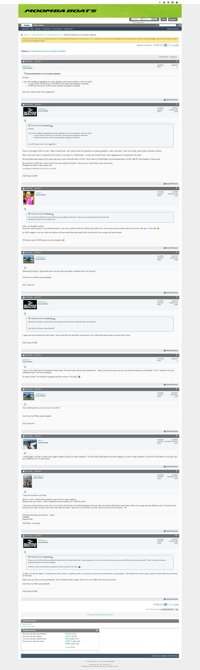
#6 (177, 355)
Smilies (68, 636)
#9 (177, 471)
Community (46, 29)
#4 (177, 252)
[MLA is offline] (30, 444)
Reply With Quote (172, 100)
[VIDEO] (68, 641)
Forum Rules (70, 647)
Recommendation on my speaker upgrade (47, 51)
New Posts (25, 29)
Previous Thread (94, 615)
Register (173, 19)
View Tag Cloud (29, 626)
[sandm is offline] (28, 198)
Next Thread (107, 615)
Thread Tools (163, 57)
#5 (177, 297)
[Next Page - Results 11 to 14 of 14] (171, 45)
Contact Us (155, 656)
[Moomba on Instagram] (172, 2)
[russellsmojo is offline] (28, 259)
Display (173, 57)
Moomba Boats (38, 35)
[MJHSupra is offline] (30, 111)
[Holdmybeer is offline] (27, 481)
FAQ (31, 29)
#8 (177, 436)
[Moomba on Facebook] (160, 2)
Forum (26, 25)
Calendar (38, 29)
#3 (177, 188)
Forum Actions (57, 29)
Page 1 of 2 (160, 45)
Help (163, 19)
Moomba (164, 656)
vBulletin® (99, 664)
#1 (177, 61)
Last (174, 45)
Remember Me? (139, 22)
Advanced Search (173, 29)
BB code (68, 634)
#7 (177, 389)
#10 (176, 535)
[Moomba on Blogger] (178, 2)
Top (177, 609)
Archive (171, 656)
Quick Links (68, 29)
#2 (177, 104)
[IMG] (67, 639)
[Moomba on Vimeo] (168, 2)
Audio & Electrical (54, 35)
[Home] (60, 11)
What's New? (39, 25)
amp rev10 (27, 624)
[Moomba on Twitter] (164, 2)
